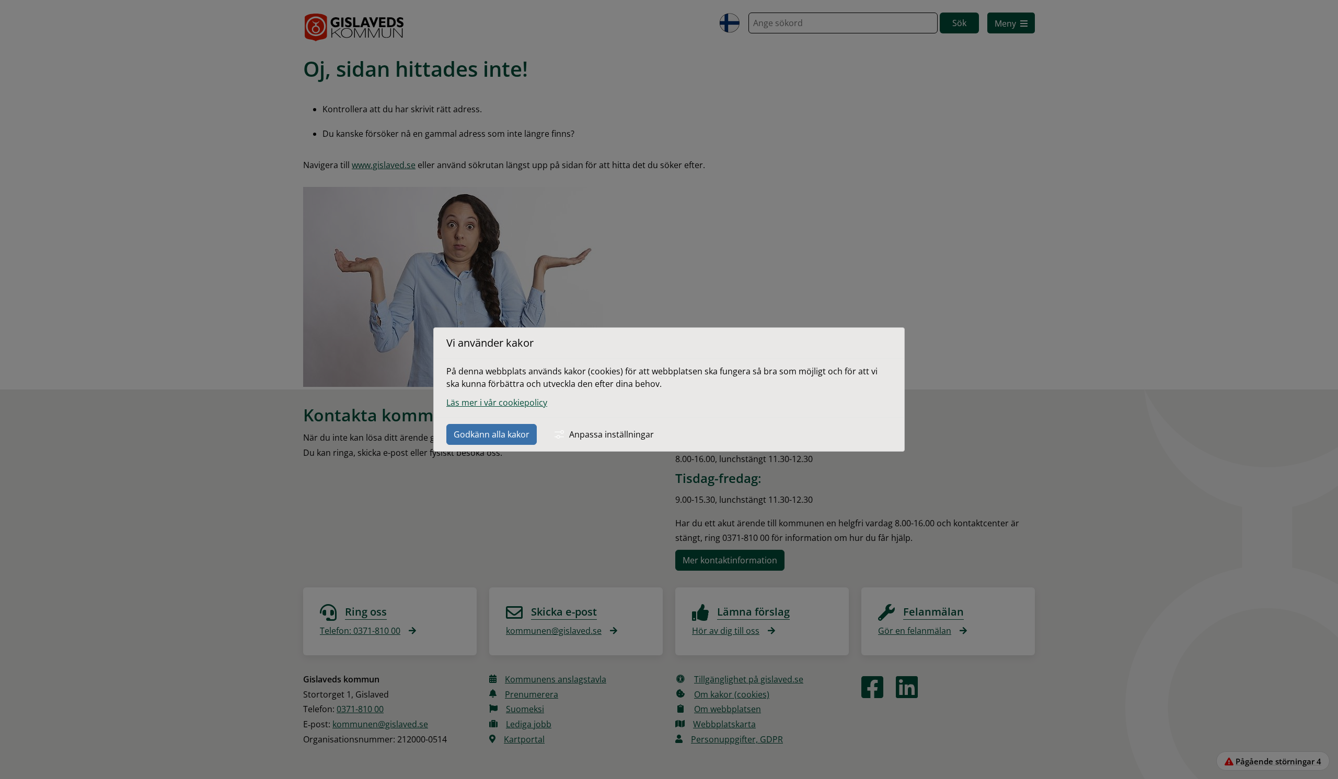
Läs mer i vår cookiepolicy (496, 402)
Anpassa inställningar (611, 434)
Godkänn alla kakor (491, 434)
